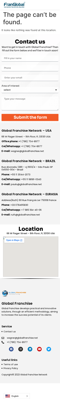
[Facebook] (11, 349)
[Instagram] (20, 349)
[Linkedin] (30, 349)
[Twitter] (48, 349)
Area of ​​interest (10, 86)
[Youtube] (39, 349)
